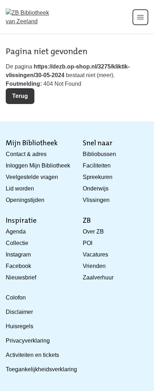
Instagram (18, 254)
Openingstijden (25, 200)
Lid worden (20, 188)
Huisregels (19, 326)
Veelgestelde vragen (32, 177)
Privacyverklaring (28, 341)
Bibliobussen (99, 154)
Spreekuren (97, 177)
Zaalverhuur (98, 277)
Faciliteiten (97, 165)
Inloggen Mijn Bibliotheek (38, 165)
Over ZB (93, 232)
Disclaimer (19, 312)
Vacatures (95, 254)
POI (87, 243)
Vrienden (94, 266)
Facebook (18, 266)
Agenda (16, 232)
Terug (20, 96)
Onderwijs (96, 188)
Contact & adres (26, 154)
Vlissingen (96, 200)
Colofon (16, 298)
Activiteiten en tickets (32, 355)
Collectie (17, 243)
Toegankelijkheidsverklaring (41, 369)
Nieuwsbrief (21, 277)
